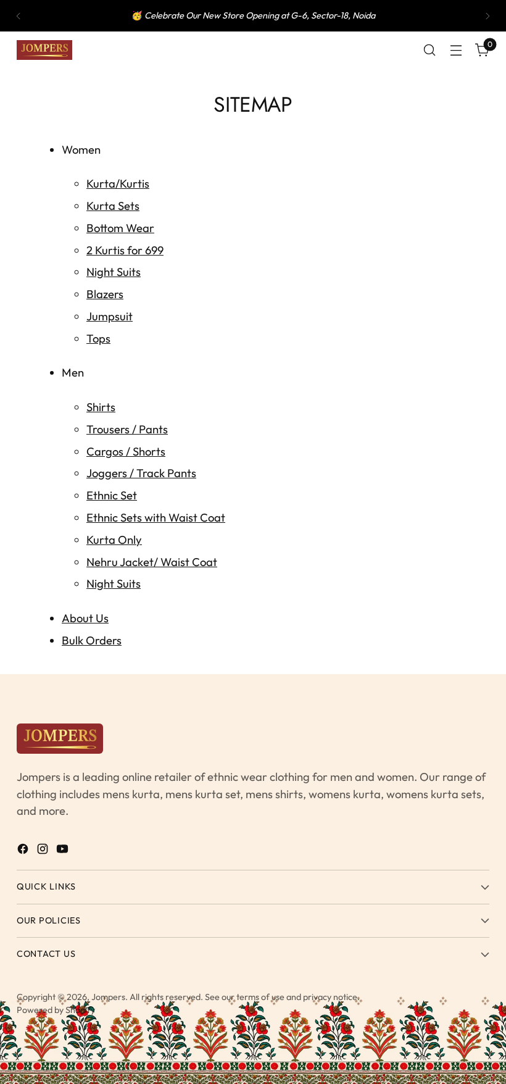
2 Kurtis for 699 (125, 250)
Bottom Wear (120, 227)
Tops (98, 338)
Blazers (104, 293)
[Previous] (18, 15)
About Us (85, 618)
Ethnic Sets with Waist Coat (155, 517)
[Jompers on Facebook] (24, 851)
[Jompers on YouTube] (63, 851)
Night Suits (113, 271)
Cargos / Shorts (125, 451)
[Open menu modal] (456, 50)
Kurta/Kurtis (117, 183)
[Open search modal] (429, 50)
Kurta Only (114, 539)
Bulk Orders (92, 640)
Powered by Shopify (56, 1009)
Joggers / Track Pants (141, 472)
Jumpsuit (109, 316)
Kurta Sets (112, 205)
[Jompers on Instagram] (43, 851)
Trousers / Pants (127, 429)
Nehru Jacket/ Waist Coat (151, 561)
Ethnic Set (111, 495)
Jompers (108, 997)
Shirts (100, 406)
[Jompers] (44, 50)
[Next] (487, 15)
